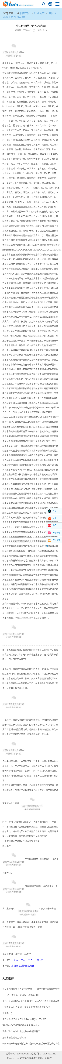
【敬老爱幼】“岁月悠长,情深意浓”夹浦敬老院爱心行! (26, 1007)
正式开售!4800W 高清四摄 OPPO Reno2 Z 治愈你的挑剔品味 (30, 1001)
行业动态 (39, 13)
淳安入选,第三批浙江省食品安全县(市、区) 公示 (24, 1019)
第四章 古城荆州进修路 (22, 965)
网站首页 (25, 13)
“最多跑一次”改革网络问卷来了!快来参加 (20, 1025)
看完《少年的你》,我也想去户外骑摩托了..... (22, 1031)
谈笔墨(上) (7, 1013)
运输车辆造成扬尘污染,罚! (14, 1037)
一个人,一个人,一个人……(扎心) (27, 960)
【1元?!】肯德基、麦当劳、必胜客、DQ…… (22, 995)
